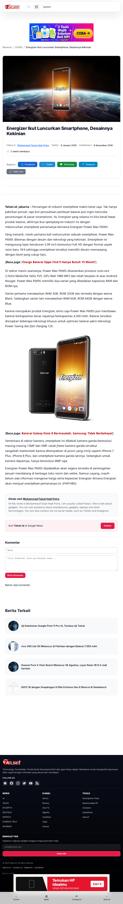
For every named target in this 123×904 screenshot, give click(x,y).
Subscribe (61, 854)
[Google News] (5, 783)
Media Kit (29, 867)
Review (45, 803)
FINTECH (7, 817)
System (47, 6)
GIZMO (19, 47)
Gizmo (45, 798)
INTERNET (7, 826)
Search (85, 817)
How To (45, 808)
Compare (86, 808)
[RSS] (37, 783)
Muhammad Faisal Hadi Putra (33, 145)
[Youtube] (30, 783)
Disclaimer (39, 867)
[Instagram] (17, 783)
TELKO (6, 803)
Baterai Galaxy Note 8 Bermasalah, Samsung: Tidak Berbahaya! (67, 433)
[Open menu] (36, 7)
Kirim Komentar (15, 575)
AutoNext (46, 817)
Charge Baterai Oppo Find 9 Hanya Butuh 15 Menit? (58, 262)
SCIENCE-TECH (10, 821)
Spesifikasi (87, 812)
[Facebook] (11, 783)
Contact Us (17, 867)
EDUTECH (7, 812)
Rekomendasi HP (90, 803)
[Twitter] (24, 783)
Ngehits (45, 812)
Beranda (7, 47)
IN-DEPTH (7, 808)
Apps (44, 821)
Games (45, 826)
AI (3, 798)
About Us (7, 867)
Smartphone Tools (90, 798)
